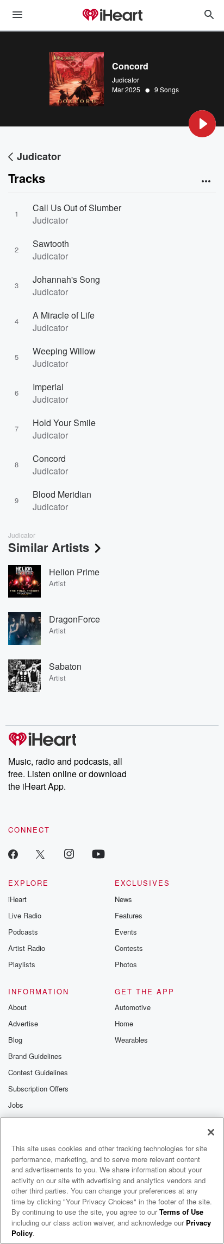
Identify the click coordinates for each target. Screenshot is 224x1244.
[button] (202, 123)
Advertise (23, 1023)
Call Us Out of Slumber (77, 207)
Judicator (125, 79)
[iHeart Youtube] (98, 853)
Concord (49, 458)
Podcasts (23, 931)
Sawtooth (51, 243)
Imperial (48, 386)
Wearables (131, 1039)
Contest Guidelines (38, 1072)
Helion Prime (74, 572)
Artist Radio (26, 948)
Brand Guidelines (35, 1056)
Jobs (15, 1105)
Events (126, 931)
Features (128, 915)
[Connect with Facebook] (13, 853)
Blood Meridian (62, 494)
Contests (129, 948)
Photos (126, 964)
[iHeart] (112, 16)
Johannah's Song (66, 279)
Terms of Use (181, 1212)
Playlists (21, 964)
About (17, 1007)
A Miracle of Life (64, 315)
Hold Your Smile (64, 422)
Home (124, 1023)
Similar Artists (48, 547)
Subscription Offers (38, 1088)
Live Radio (24, 915)
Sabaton (65, 666)
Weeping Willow (64, 351)
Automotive (133, 1007)
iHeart (17, 899)
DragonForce (74, 619)
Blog (15, 1039)
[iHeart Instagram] (69, 853)
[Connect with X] (40, 853)
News (123, 899)
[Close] (211, 1132)
